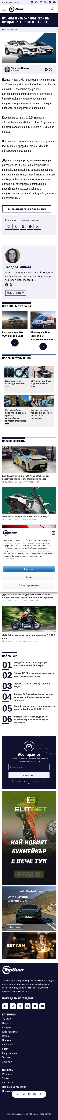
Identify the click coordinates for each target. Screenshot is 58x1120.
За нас (5, 1078)
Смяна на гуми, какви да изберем (15, 382)
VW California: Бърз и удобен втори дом (41, 384)
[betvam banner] (29, 933)
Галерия (6, 1027)
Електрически (10, 1031)
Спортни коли (10, 1053)
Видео (5, 1023)
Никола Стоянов (29, 641)
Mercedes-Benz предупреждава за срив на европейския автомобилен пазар (15, 415)
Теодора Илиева (18, 267)
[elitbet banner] (29, 792)
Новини (6, 1040)
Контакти (7, 1082)
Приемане (29, 569)
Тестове (6, 1057)
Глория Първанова (30, 482)
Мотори (6, 1035)
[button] (53, 533)
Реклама (7, 1074)
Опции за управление (29, 585)
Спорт (5, 1048)
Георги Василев (29, 520)
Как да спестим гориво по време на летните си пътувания (41, 414)
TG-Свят (13, 29)
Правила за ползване (14, 1086)
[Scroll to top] (53, 1096)
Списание (7, 1044)
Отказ (29, 577)
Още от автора (15, 293)
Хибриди (7, 1061)
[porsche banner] (29, 888)
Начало (5, 29)
